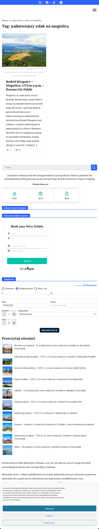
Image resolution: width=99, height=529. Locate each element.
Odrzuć (49, 515)
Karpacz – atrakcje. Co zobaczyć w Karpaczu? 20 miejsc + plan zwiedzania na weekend (54, 424)
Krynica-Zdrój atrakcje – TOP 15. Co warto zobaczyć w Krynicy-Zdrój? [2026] (50, 367)
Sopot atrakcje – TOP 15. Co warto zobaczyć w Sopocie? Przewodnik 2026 (48, 379)
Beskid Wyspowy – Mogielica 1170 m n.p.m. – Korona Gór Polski (25, 85)
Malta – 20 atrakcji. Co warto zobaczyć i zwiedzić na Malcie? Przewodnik (47, 446)
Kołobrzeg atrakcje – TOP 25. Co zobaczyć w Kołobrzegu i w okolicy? (46, 413)
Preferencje (49, 522)
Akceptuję (49, 508)
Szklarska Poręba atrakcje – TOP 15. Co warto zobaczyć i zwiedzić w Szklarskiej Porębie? (55, 356)
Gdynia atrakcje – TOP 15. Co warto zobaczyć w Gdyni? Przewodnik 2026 (48, 401)
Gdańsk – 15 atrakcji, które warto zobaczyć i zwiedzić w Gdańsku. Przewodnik (50, 390)
